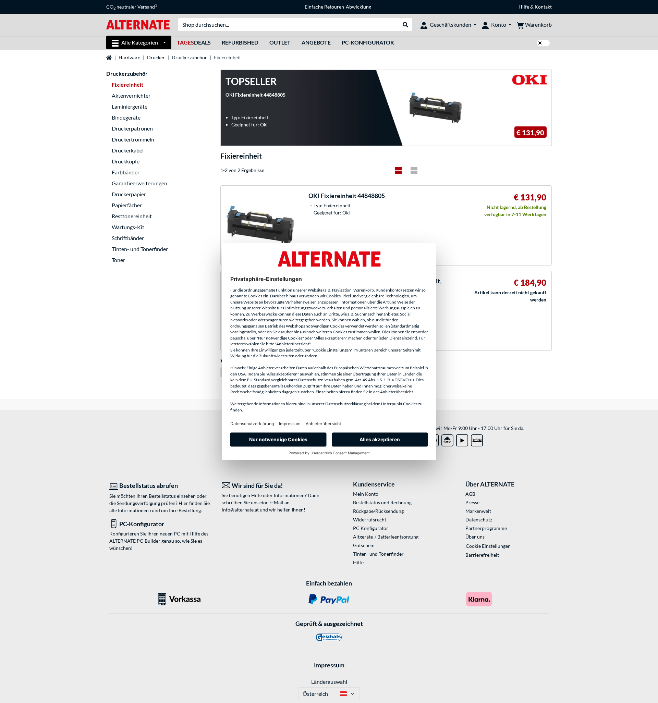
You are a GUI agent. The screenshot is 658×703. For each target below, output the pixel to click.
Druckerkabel (128, 150)
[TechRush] (447, 439)
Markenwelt (478, 511)
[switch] (543, 43)
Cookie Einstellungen (488, 546)
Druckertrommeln (133, 139)
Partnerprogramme (486, 528)
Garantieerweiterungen (139, 183)
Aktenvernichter (131, 95)
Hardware (129, 57)
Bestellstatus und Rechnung (382, 502)
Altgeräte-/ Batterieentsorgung (385, 537)
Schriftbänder (128, 238)
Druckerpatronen (132, 128)
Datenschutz (478, 519)
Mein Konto (365, 494)
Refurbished (240, 42)
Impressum (329, 665)
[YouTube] (462, 439)
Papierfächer (127, 205)
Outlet (280, 42)
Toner (118, 260)
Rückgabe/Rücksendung (378, 511)
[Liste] (398, 170)
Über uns (475, 537)
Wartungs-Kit (128, 227)
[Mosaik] (414, 170)
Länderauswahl (329, 681)
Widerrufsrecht (369, 519)
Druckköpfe (125, 161)
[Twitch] (477, 439)
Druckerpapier (129, 194)
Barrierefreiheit (482, 555)
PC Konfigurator (370, 528)
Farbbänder (125, 172)
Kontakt (543, 7)
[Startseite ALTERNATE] (138, 24)
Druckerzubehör (189, 57)
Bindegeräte (126, 117)
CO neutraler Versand (131, 6)
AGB (470, 494)
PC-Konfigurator (368, 42)
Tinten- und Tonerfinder (140, 249)
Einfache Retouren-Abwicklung (338, 7)
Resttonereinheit (132, 216)
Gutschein (364, 545)
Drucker (156, 57)
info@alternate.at (240, 510)
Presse (472, 502)
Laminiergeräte (129, 106)
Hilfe (524, 7)
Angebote (316, 42)
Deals (194, 42)
